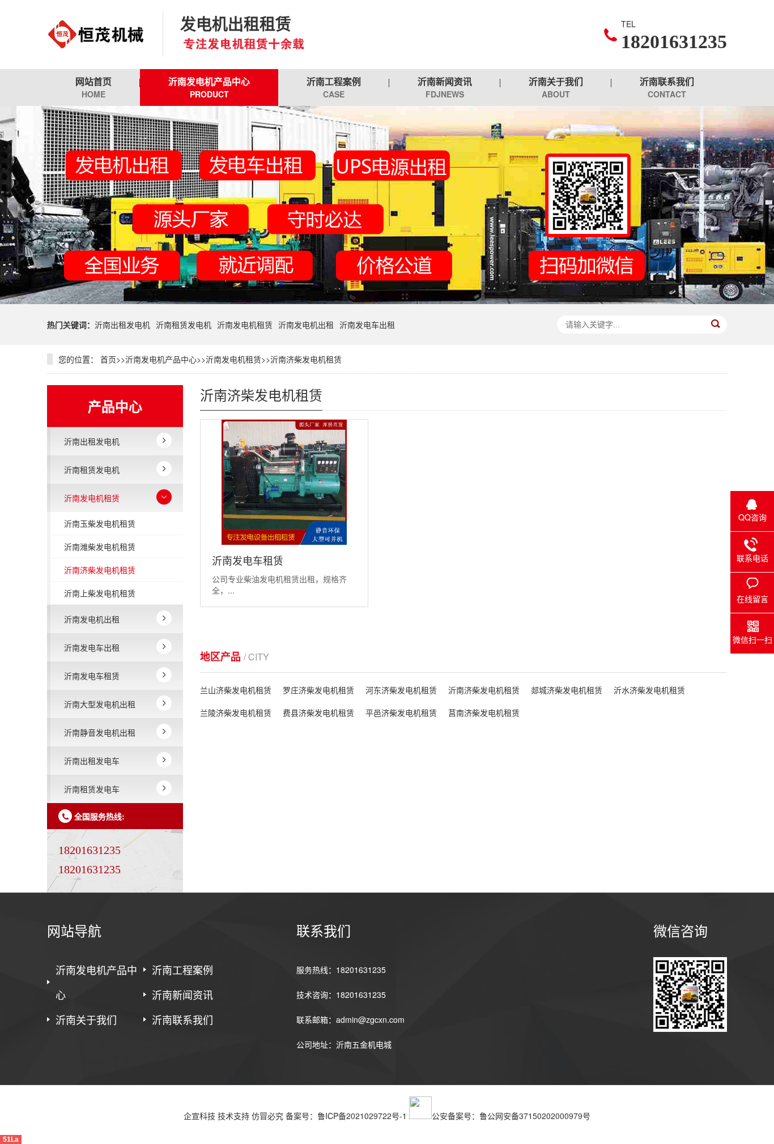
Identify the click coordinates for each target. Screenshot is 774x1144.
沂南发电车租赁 (92, 675)
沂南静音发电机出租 (99, 732)
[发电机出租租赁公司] (96, 34)
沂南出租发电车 (92, 760)
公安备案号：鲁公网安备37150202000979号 (511, 1115)
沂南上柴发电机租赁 (99, 593)
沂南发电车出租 (367, 324)
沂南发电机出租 (306, 324)
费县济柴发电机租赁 (318, 712)
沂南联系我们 (667, 87)
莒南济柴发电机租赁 (484, 712)
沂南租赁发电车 (92, 789)
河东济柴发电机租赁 (401, 689)
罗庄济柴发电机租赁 (318, 689)
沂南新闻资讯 (445, 87)
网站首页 (93, 87)
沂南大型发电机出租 (99, 704)
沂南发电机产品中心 (209, 87)
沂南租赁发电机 (183, 324)
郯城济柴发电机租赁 (566, 689)
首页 (108, 359)
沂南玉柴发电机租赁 (99, 523)
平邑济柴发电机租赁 (401, 712)
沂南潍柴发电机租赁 (99, 546)
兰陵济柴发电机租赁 (235, 712)
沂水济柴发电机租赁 (649, 689)
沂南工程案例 (334, 87)
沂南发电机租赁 (245, 324)
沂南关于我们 (556, 87)
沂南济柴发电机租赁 (306, 359)
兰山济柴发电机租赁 (235, 689)
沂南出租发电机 (122, 324)
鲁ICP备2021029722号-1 (362, 1115)
